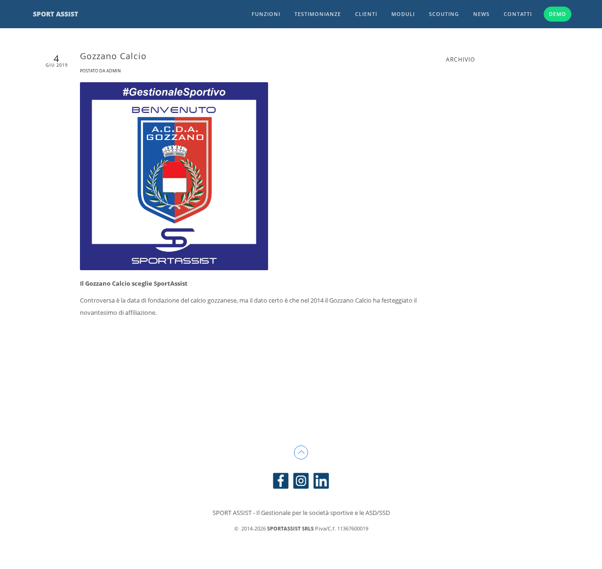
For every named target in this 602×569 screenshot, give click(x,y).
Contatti (518, 13)
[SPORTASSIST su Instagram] (301, 479)
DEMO (557, 13)
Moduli (403, 13)
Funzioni (266, 13)
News (481, 13)
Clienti (366, 13)
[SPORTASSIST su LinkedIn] (321, 479)
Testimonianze (317, 13)
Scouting (444, 13)
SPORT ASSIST (55, 13)
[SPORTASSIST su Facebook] (280, 479)
